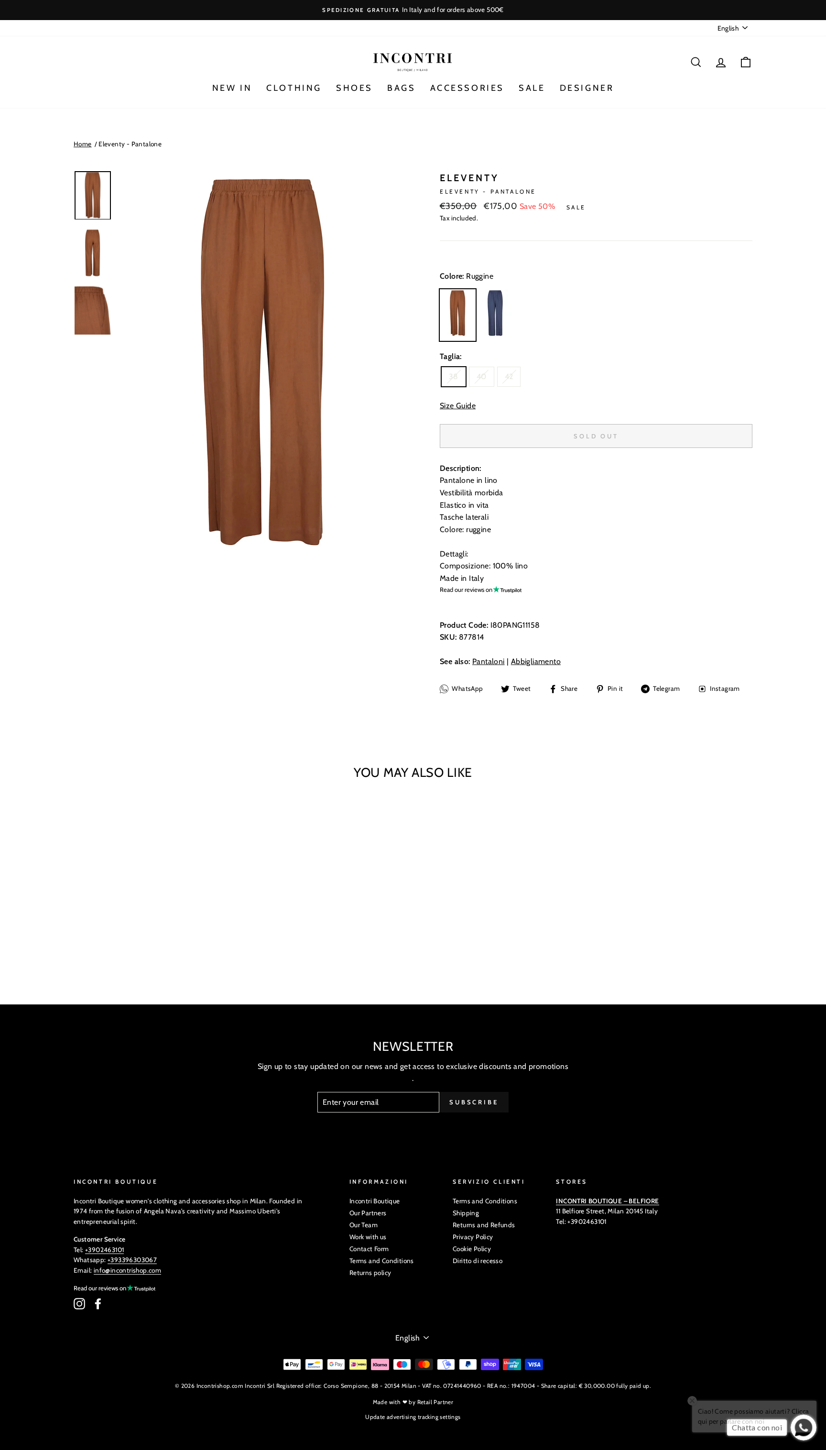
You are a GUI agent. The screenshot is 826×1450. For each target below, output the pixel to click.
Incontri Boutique (374, 1201)
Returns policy (370, 1272)
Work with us (368, 1237)
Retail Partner (435, 1402)
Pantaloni (488, 661)
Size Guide (458, 405)
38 (453, 376)
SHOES (354, 88)
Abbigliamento (536, 661)
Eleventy (469, 178)
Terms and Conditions (381, 1261)
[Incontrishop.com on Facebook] (98, 1303)
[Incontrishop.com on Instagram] (79, 1303)
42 (509, 376)
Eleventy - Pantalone (130, 144)
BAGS (401, 88)
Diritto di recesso (477, 1261)
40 (482, 376)
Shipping (466, 1213)
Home (83, 144)
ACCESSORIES (467, 88)
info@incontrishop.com (127, 1270)
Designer (587, 88)
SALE (532, 88)
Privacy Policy (473, 1237)
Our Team (363, 1225)
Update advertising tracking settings (412, 1416)
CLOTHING (294, 88)
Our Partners (368, 1213)
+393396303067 (132, 1260)
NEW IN (232, 88)
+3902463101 (104, 1250)
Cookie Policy (472, 1249)
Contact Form (369, 1249)
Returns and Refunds (484, 1225)
